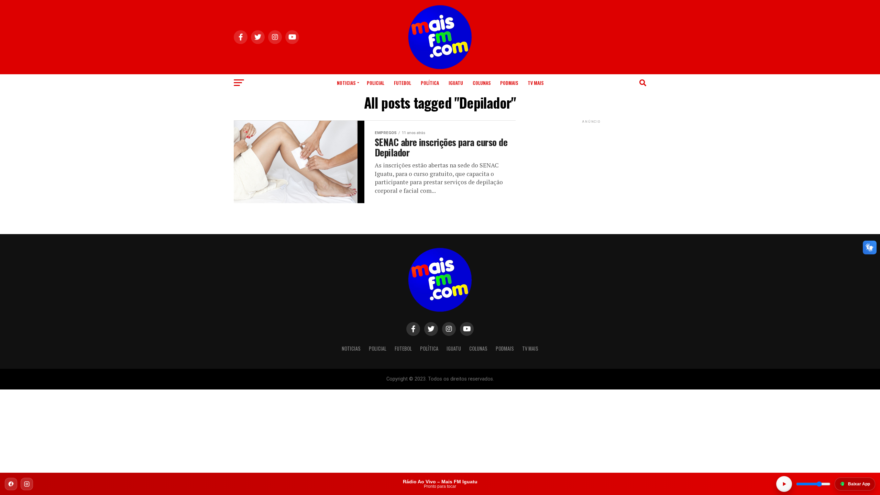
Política (430, 82)
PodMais (509, 82)
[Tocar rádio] (784, 484)
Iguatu (456, 82)
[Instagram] (27, 484)
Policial (375, 82)
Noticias (346, 82)
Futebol (402, 82)
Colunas (482, 82)
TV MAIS (535, 82)
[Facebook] (11, 484)
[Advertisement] (591, 168)
